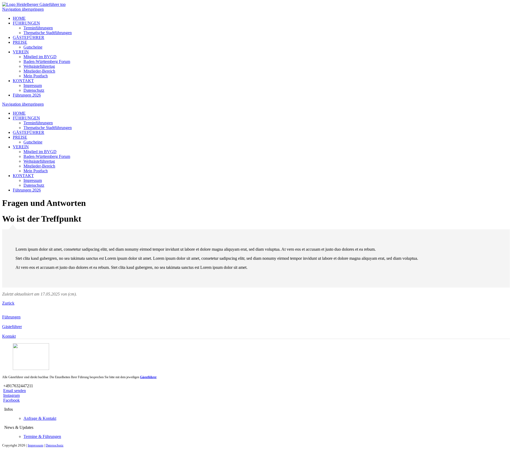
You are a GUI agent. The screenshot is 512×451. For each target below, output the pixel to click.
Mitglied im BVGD (40, 56)
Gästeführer (12, 326)
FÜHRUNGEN (26, 23)
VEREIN (21, 52)
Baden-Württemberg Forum (46, 61)
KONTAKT (23, 80)
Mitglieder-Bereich (39, 71)
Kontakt (9, 336)
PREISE (20, 42)
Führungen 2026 (27, 95)
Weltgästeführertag (39, 66)
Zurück (8, 303)
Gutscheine (32, 47)
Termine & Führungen (42, 436)
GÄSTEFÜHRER (28, 37)
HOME (19, 18)
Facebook (11, 400)
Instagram (11, 395)
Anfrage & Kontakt (39, 418)
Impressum (32, 85)
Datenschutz (33, 90)
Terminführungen (38, 28)
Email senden (14, 390)
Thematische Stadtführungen (47, 32)
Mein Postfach (35, 76)
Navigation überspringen (23, 9)
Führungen (11, 317)
